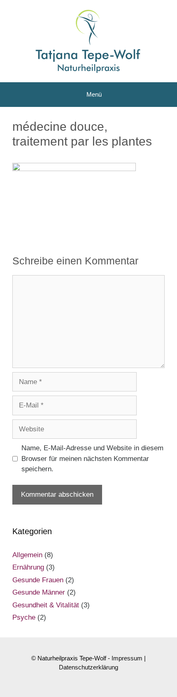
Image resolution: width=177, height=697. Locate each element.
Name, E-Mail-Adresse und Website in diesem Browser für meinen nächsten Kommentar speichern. (92, 458)
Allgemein (27, 555)
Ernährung (28, 567)
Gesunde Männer (38, 592)
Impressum (127, 658)
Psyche (23, 617)
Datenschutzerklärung (88, 667)
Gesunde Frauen (37, 580)
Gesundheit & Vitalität (45, 605)
